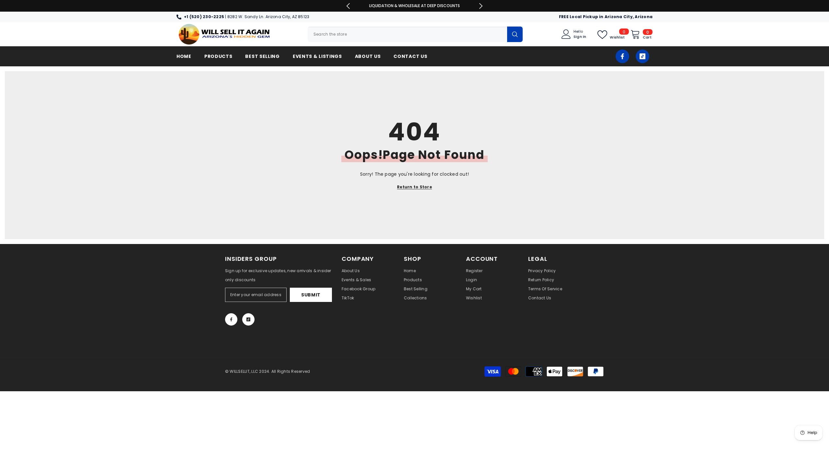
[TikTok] (642, 56)
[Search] (415, 34)
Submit (311, 295)
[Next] (480, 6)
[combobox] (407, 34)
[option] (415, 6)
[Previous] (348, 6)
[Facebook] (622, 56)
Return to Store (414, 187)
